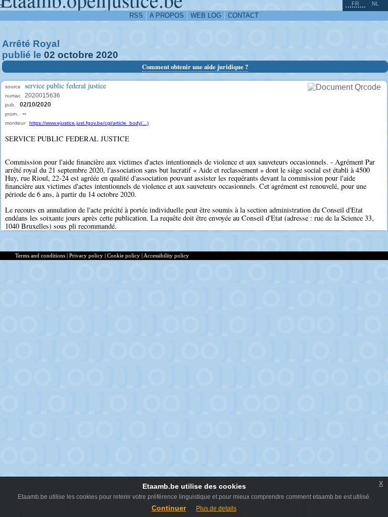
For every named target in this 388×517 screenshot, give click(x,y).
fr (355, 4)
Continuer (169, 508)
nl (375, 4)
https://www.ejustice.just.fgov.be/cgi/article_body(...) (89, 123)
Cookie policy (123, 255)
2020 (107, 54)
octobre (75, 54)
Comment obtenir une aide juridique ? (195, 66)
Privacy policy (86, 255)
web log (205, 15)
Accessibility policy (166, 255)
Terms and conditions (40, 255)
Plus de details (216, 508)
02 (49, 54)
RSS (136, 15)
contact (243, 15)
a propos (167, 15)
